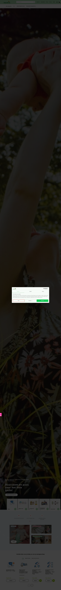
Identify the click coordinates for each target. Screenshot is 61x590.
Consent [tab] (18, 291)
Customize (30, 300)
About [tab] (43, 291)
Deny (18, 300)
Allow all (42, 300)
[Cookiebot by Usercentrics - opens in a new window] (44, 288)
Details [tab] (31, 291)
